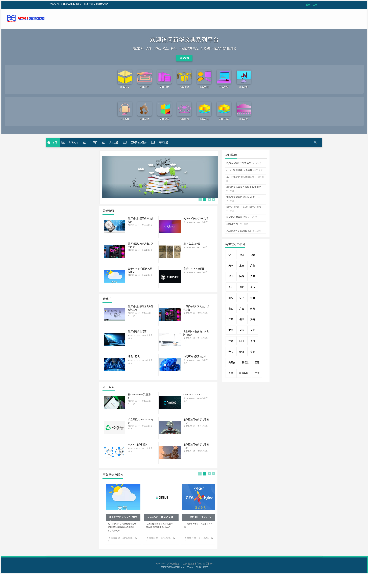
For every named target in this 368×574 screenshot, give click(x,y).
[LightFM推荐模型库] (114, 452)
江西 (230, 319)
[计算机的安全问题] (114, 339)
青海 (230, 352)
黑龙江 (245, 362)
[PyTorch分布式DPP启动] (170, 226)
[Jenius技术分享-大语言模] (161, 497)
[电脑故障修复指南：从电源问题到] (170, 339)
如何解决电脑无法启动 (194, 356)
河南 (241, 330)
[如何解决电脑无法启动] (170, 364)
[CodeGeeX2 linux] (170, 402)
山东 (230, 298)
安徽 (252, 308)
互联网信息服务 (139, 142)
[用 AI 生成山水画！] (170, 251)
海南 (252, 319)
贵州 (252, 341)
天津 (230, 265)
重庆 (241, 265)
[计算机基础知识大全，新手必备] (114, 251)
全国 (231, 255)
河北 (252, 330)
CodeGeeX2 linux (192, 394)
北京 (242, 255)
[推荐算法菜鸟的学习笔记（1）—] (170, 427)
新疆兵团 (244, 373)
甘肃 (230, 341)
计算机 (93, 142)
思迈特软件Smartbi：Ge (238, 231)
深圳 (230, 276)
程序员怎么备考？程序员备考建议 (243, 187)
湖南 (252, 287)
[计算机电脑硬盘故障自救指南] (114, 226)
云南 (252, 298)
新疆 (241, 352)
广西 (241, 308)
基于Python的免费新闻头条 (240, 177)
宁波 (257, 373)
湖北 (241, 287)
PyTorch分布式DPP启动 (195, 218)
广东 (252, 265)
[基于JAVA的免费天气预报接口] (114, 276)
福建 (241, 319)
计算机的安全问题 (137, 331)
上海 (253, 255)
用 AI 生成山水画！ (193, 243)
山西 (230, 308)
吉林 (230, 330)
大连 (230, 373)
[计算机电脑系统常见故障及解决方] (114, 314)
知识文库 (73, 142)
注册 (315, 4)
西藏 (257, 362)
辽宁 (241, 298)
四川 (241, 341)
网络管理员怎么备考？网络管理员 (243, 207)
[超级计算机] (114, 364)
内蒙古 (231, 362)
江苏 (252, 276)
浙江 (230, 287)
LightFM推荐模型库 (138, 444)
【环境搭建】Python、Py (198, 517)
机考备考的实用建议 (236, 217)
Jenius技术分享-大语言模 (160, 517)
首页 (54, 142)
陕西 (241, 276)
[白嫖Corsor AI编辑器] (170, 276)
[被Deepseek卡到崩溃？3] (114, 402)
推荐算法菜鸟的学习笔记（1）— (243, 197)
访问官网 (184, 58)
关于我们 (163, 142)
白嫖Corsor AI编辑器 (193, 268)
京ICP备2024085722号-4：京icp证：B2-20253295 (184, 567)
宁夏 (252, 352)
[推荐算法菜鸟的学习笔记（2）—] (170, 452)
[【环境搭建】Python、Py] (199, 497)
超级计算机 (134, 356)
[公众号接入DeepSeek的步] (114, 427)
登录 (308, 4)
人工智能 (113, 142)
